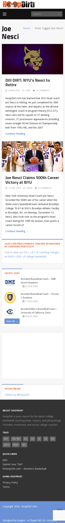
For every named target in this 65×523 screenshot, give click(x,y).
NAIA (15, 444)
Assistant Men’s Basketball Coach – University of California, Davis (39, 310)
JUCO (6, 444)
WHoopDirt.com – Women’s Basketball (24, 468)
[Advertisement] (32, 354)
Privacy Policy (10, 482)
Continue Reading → (16, 133)
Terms (6, 486)
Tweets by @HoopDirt (17, 394)
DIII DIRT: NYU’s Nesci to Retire (27, 82)
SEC (24, 444)
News (29, 188)
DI (39, 438)
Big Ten (16, 438)
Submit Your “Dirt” (13, 464)
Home (26, 28)
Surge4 (21, 520)
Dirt (28, 90)
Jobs (5, 460)
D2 (25, 438)
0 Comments (43, 90)
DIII (52, 438)
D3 (32, 438)
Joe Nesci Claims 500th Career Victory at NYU (32, 179)
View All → (12, 321)
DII (45, 438)
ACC (6, 438)
